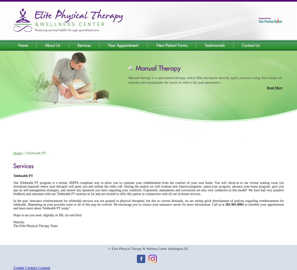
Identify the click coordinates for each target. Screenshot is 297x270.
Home (17, 153)
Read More (274, 88)
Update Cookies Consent (31, 268)
